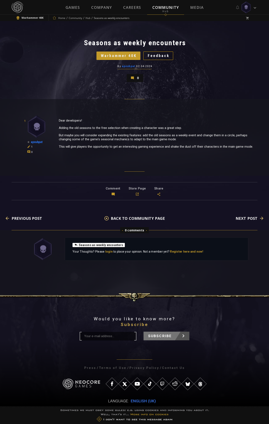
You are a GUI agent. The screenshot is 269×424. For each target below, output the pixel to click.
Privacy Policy (144, 368)
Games (73, 7)
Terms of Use (113, 368)
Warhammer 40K (119, 55)
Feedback (159, 55)
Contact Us (173, 368)
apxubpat (128, 66)
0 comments (134, 230)
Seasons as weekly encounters (101, 245)
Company (101, 7)
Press (90, 368)
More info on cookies (149, 414)
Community (165, 7)
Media (197, 7)
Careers (132, 7)
